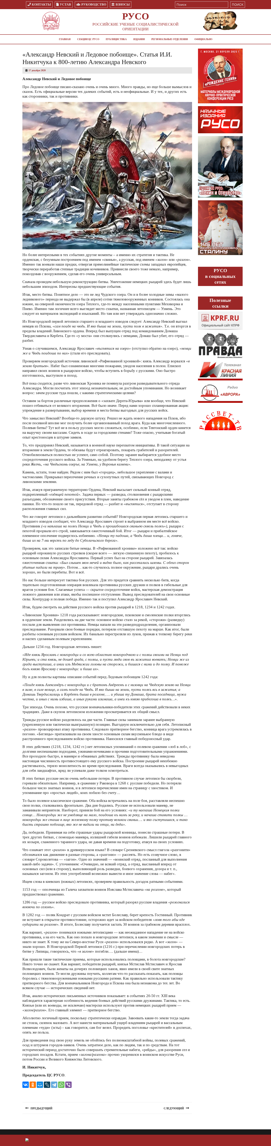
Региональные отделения (169, 39)
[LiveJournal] (47, 1085)
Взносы (123, 4)
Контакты (41, 4)
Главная (65, 39)
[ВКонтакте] (25, 1085)
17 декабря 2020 (37, 70)
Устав (65, 4)
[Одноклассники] (33, 1085)
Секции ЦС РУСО (88, 39)
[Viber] (68, 1085)
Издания (139, 39)
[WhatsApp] (61, 1085)
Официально (203, 39)
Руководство (93, 4)
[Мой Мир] (40, 1085)
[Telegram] (54, 1085)
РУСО (135, 16)
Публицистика (116, 39)
